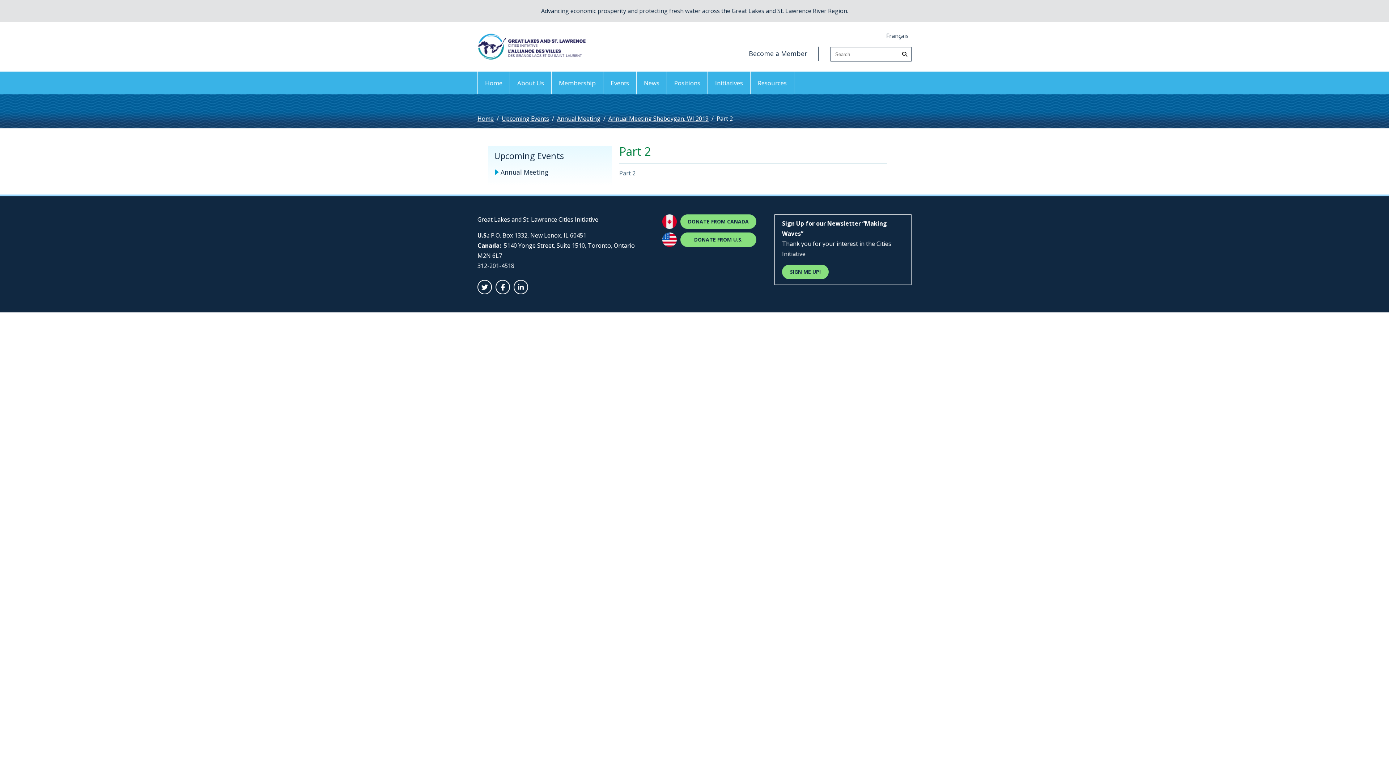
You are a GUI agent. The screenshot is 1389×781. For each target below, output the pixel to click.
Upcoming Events (525, 119)
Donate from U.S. (718, 239)
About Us (530, 83)
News (651, 83)
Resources (772, 83)
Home (493, 83)
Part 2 (627, 173)
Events (620, 83)
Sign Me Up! (805, 271)
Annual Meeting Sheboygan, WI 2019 (658, 119)
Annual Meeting (578, 119)
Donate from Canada (718, 221)
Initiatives (729, 83)
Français (897, 36)
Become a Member (778, 53)
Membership (577, 83)
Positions (687, 83)
